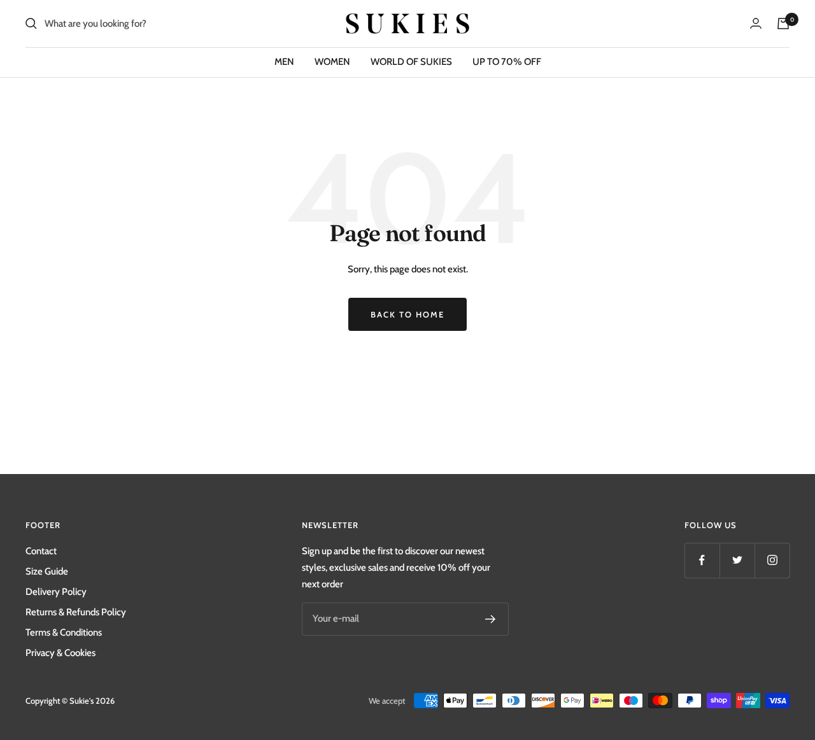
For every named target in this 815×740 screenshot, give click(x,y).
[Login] (756, 23)
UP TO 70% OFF (506, 61)
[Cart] (783, 23)
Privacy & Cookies (60, 653)
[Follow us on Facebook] (701, 560)
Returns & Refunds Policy (75, 612)
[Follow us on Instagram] (772, 560)
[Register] (490, 619)
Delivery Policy (56, 591)
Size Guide (46, 571)
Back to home (407, 314)
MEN (284, 61)
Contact (41, 551)
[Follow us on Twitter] (737, 560)
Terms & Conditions (63, 632)
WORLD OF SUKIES (411, 61)
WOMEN (332, 61)
